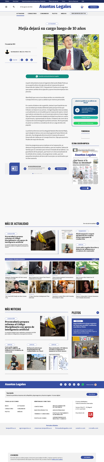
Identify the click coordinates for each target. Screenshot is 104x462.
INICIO (6, 406)
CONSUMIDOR (44, 13)
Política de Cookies (57, 459)
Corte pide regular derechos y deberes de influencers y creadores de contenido (87, 249)
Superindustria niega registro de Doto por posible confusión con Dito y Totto (84, 325)
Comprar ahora (86, 117)
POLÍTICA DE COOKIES (40, 418)
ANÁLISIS (63, 13)
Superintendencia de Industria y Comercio (33, 1)
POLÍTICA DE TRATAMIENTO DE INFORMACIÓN (60, 413)
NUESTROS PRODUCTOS (41, 410)
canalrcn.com (80, 428)
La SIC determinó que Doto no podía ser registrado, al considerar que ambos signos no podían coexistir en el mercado (85, 331)
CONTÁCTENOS (38, 406)
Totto (63, 1)
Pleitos (76, 312)
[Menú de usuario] (82, 7)
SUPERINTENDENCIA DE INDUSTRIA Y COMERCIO (59, 418)
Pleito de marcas (53, 1)
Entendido (87, 457)
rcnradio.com (93, 428)
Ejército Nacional (73, 1)
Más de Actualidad (16, 223)
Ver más (84, 188)
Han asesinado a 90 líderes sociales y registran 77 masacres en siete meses (58, 349)
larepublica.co (11, 428)
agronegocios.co (25, 428)
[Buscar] (14, 7)
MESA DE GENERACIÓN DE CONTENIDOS (59, 406)
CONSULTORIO (32, 13)
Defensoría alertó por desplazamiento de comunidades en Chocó (35, 349)
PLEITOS (54, 13)
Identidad (15, 1)
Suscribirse (94, 7)
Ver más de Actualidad (89, 223)
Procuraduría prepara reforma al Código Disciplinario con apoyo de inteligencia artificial (16, 239)
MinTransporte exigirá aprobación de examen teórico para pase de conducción (85, 236)
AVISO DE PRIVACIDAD (59, 410)
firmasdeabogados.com (63, 428)
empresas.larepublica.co (43, 428)
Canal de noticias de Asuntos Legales (49, 76)
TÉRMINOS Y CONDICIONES (41, 414)
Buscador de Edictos (79, 13)
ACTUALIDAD (20, 13)
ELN (83, 1)
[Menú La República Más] (6, 7)
